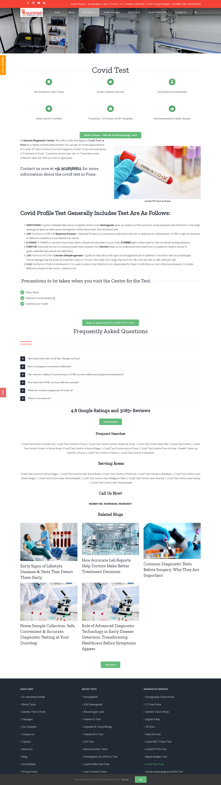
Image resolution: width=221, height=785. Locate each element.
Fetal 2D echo (153, 734)
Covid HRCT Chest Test (159, 741)
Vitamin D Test (92, 719)
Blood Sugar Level (94, 711)
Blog (24, 756)
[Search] (195, 12)
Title (3, 392)
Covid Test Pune (155, 764)
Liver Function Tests (95, 771)
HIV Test (89, 741)
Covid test (25, 344)
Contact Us (28, 734)
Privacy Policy (29, 771)
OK (140, 779)
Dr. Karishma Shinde (33, 697)
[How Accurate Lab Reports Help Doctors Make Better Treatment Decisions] (110, 539)
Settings (125, 779)
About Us (27, 749)
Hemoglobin (91, 697)
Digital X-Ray (153, 719)
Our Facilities (29, 726)
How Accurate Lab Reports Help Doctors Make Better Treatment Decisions (106, 566)
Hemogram (107, 225)
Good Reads (28, 764)
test (128, 242)
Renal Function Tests (95, 749)
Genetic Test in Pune (33, 711)
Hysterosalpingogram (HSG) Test (164, 771)
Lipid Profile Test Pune (96, 764)
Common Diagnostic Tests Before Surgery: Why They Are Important (171, 569)
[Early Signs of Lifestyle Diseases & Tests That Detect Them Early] (48, 542)
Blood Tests (29, 704)
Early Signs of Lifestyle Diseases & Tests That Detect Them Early (46, 572)
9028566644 (194, 3)
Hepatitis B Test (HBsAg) (98, 726)
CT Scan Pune (153, 704)
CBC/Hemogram (93, 704)
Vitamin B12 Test (93, 734)
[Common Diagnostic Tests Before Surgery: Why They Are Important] (172, 541)
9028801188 (179, 3)
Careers (26, 741)
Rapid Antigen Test (156, 756)
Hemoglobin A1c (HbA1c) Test (100, 756)
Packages (27, 719)
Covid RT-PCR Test (156, 749)
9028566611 (125, 503)
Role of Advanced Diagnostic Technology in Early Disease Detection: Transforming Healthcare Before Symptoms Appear (109, 637)
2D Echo (150, 726)
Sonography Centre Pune (160, 697)
